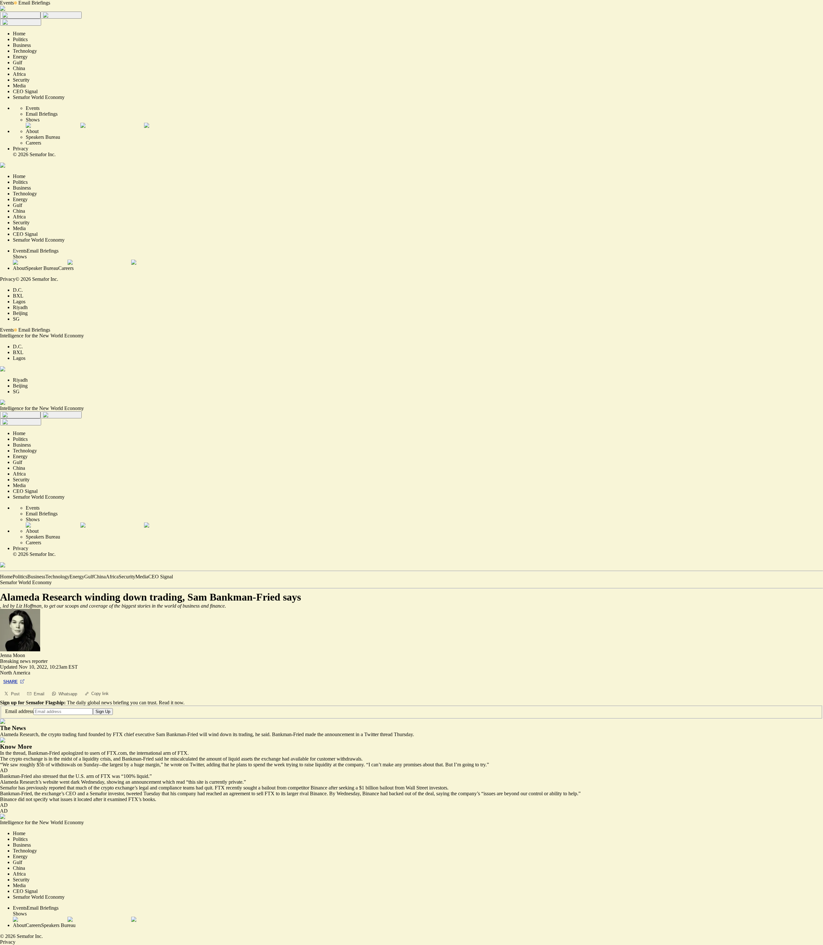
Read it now (171, 702)
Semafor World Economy (26, 582)
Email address (19, 711)
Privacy (20, 148)
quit (208, 787)
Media (141, 576)
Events (7, 2)
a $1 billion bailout (374, 787)
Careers (33, 143)
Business (36, 576)
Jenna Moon (12, 655)
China (100, 576)
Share (10, 681)
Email (39, 693)
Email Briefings (34, 2)
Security (127, 576)
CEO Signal (160, 576)
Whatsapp (68, 693)
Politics (20, 576)
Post (15, 693)
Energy (76, 576)
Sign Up (102, 711)
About (32, 131)
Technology (57, 576)
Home (6, 576)
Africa (112, 576)
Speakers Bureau (43, 137)
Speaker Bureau (42, 268)
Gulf (89, 576)
